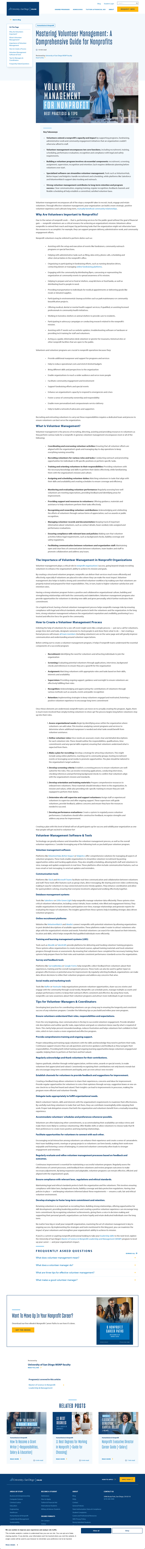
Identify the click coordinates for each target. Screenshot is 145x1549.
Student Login (109, 4)
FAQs (74, 1499)
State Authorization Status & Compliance (86, 1509)
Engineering (14, 1509)
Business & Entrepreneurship (20, 1496)
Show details (10, 1545)
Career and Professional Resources (84, 1516)
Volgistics (81, 855)
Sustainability (15, 1522)
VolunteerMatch (55, 924)
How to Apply (107, 1479)
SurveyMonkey (55, 965)
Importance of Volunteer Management (17, 44)
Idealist (69, 924)
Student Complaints (79, 1512)
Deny (127, 1531)
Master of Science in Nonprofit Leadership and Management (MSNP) (91, 1239)
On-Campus (45, 1520)
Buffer (47, 986)
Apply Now (126, 1479)
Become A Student (49, 1491)
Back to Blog (17, 20)
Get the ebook (23, 1330)
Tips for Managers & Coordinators (16, 59)
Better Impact (68, 855)
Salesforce (49, 900)
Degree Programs (62, 9)
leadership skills (107, 1235)
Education (13, 1506)
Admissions (78, 9)
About (111, 9)
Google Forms (70, 965)
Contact (75, 1502)
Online (43, 1524)
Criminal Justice (15, 1502)
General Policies (78, 1506)
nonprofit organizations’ (87, 565)
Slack (51, 879)
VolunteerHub (54, 855)
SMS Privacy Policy (79, 1519)
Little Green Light (64, 900)
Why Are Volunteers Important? (16, 33)
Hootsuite (57, 986)
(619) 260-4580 (109, 1499)
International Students (49, 1506)
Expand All (130, 1253)
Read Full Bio (33, 1368)
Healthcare (14, 1512)
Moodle (51, 945)
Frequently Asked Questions (19, 64)
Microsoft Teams (64, 879)
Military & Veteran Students (50, 1509)
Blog (99, 4)
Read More (14, 1459)
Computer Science (16, 1499)
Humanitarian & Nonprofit (45, 25)
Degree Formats (48, 1516)
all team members (68, 634)
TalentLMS (62, 945)
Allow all (96, 1531)
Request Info (128, 9)
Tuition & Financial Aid (96, 9)
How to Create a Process (17, 49)
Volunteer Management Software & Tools (17, 53)
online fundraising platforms (89, 266)
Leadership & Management (19, 1519)
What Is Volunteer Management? (15, 38)
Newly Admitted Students (81, 1522)
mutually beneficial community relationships (97, 208)
